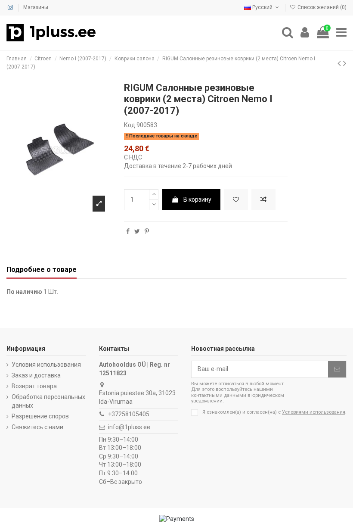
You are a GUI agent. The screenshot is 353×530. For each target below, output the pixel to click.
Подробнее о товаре (41, 269)
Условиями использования (313, 412)
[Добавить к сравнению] (263, 199)
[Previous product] (340, 63)
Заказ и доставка (36, 375)
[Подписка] (337, 369)
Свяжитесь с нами (37, 427)
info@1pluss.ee (129, 427)
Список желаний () (321, 7)
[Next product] (345, 63)
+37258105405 (128, 414)
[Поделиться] (128, 231)
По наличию (24, 291)
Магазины (35, 7)
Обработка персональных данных (48, 401)
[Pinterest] (147, 231)
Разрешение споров (40, 416)
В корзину (197, 199)
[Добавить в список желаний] (236, 199)
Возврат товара (34, 386)
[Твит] (137, 231)
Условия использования (46, 364)
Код (129, 125)
